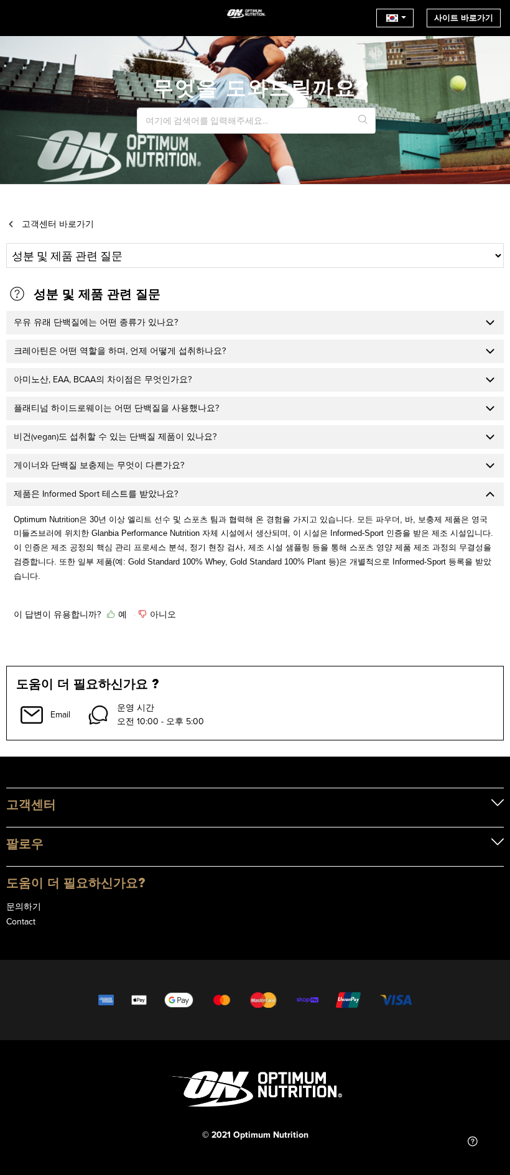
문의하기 (23, 906)
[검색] (363, 120)
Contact (20, 921)
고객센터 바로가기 (58, 224)
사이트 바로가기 (463, 17)
